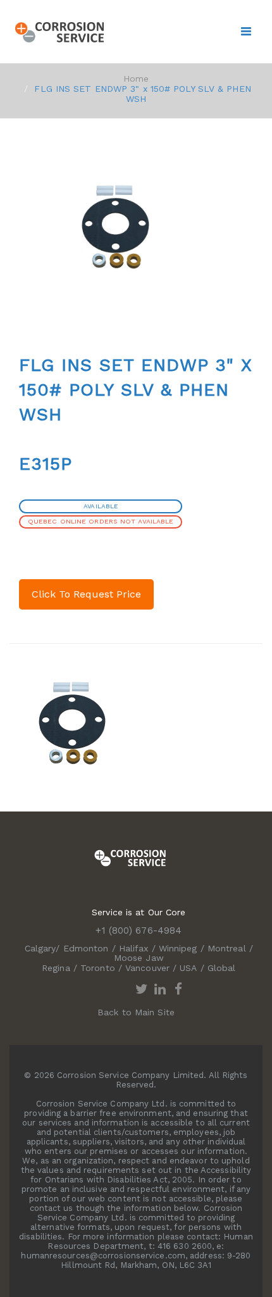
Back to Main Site (136, 1012)
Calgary (40, 948)
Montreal (226, 948)
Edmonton (86, 948)
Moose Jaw (139, 958)
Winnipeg (178, 948)
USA (188, 968)
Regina (56, 968)
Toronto (97, 968)
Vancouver (147, 968)
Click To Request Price (86, 594)
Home (136, 78)
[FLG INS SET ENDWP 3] (72, 722)
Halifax (134, 948)
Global (221, 968)
